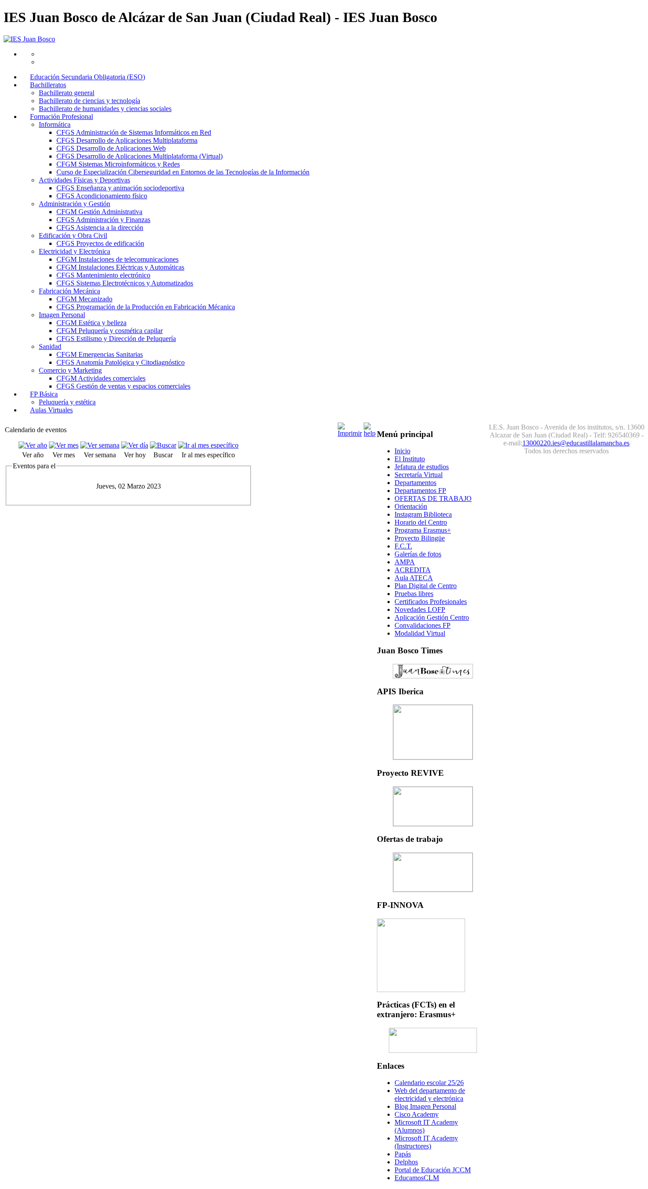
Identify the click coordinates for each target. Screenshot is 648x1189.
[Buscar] (163, 445)
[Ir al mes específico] (208, 445)
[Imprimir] (350, 433)
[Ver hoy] (134, 445)
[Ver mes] (63, 445)
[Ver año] (33, 445)
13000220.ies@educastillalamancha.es (575, 443)
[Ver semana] (99, 445)
